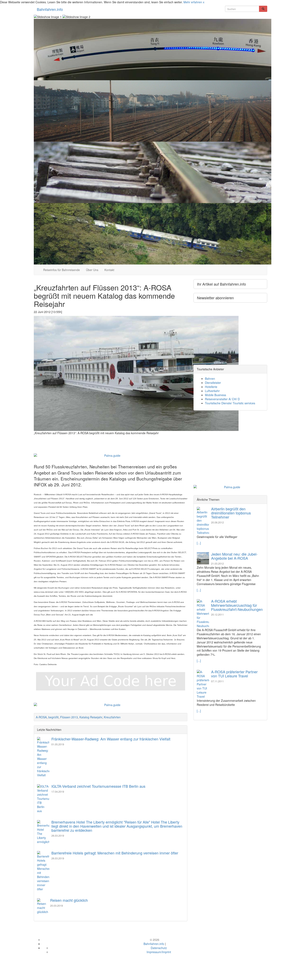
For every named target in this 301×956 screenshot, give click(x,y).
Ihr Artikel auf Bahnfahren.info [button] (221, 284)
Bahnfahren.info (50, 9)
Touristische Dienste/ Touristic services (230, 403)
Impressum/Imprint (159, 952)
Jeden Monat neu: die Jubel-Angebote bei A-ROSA (234, 556)
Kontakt (109, 270)
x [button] (203, 2)
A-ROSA (41, 717)
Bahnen (210, 378)
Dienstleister (213, 383)
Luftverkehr (212, 391)
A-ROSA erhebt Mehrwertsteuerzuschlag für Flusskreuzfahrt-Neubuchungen (237, 605)
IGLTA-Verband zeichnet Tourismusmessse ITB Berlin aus (98, 786)
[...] (199, 543)
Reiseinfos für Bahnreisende (61, 270)
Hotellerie (211, 387)
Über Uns (92, 270)
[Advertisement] (110, 438)
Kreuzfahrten (112, 717)
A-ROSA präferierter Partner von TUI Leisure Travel (234, 673)
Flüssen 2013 (69, 717)
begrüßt (53, 717)
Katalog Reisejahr (90, 717)
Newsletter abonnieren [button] (215, 297)
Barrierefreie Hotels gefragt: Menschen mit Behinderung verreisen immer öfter (114, 852)
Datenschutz (159, 948)
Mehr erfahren (192, 2)
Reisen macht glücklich (69, 900)
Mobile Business (215, 395)
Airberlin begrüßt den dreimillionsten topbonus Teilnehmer (231, 513)
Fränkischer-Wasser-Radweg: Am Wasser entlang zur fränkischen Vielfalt (110, 738)
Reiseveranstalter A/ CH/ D (222, 399)
